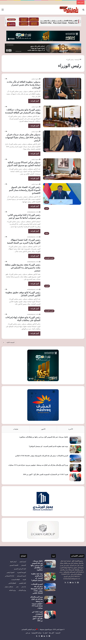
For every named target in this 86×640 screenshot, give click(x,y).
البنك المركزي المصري (20, 569)
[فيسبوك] (78, 582)
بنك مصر (23, 586)
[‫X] (75, 582)
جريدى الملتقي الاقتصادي (29, 629)
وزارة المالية (12, 590)
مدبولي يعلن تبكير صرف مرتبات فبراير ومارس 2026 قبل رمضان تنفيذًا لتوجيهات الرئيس (22, 137)
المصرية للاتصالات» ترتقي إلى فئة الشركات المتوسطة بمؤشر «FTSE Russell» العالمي (41, 456)
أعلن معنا (51, 633)
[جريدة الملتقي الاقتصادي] (69, 9)
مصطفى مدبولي (9, 586)
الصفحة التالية (10, 342)
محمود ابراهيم (35, 79)
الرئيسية (77, 59)
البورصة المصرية (21, 572)
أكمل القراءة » (34, 101)
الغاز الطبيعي (22, 583)
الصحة (24, 579)
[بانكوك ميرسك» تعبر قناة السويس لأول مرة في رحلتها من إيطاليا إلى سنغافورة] (75, 440)
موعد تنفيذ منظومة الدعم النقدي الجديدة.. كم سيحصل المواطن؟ (48, 446)
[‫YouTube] (70, 582)
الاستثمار (23, 565)
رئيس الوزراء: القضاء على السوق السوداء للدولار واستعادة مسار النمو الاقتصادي (24, 190)
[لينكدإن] (73, 582)
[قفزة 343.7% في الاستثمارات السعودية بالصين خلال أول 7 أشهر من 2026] (75, 477)
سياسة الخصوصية (36, 633)
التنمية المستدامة (21, 576)
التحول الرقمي (10, 572)
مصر (17, 586)
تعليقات (15, 429)
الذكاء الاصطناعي (9, 576)
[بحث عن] (83, 10)
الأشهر (43, 429)
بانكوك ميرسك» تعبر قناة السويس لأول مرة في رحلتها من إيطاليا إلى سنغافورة (44, 437)
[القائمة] (3, 10)
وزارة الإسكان (22, 590)
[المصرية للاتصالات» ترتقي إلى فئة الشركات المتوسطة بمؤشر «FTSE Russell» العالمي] (75, 459)
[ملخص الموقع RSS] (65, 582)
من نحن (28, 633)
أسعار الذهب (22, 561)
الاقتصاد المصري (14, 565)
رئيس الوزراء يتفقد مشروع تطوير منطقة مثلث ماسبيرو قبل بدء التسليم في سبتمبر (22, 267)
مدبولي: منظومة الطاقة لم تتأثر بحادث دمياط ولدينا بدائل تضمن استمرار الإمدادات (23, 85)
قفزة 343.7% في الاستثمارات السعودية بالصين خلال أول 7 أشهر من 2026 (45, 474)
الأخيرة (70, 429)
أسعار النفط (13, 561)
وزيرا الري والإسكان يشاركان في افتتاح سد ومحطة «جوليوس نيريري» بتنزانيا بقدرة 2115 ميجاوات (38, 465)
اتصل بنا (45, 633)
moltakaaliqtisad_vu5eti (33, 212)
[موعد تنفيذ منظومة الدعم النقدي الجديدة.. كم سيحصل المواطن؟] (75, 449)
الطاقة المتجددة (15, 579)
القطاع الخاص (12, 583)
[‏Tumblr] (68, 582)
